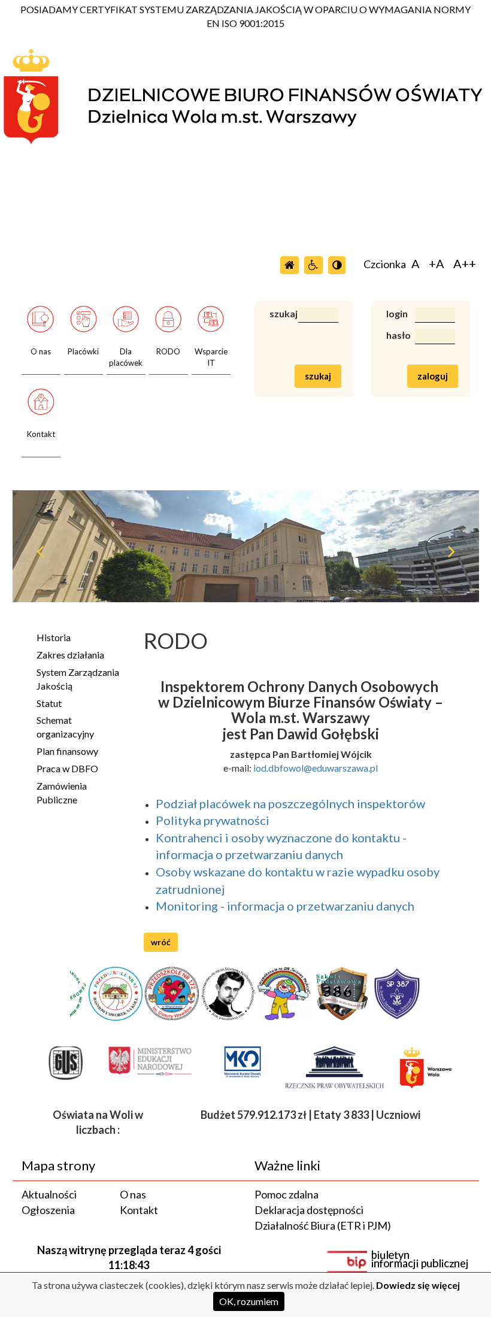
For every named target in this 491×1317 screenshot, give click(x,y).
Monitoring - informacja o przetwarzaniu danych (285, 906)
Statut (49, 703)
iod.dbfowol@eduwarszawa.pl (315, 767)
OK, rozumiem (248, 1301)
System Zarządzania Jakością (78, 678)
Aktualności (49, 1194)
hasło (391, 335)
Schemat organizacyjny (65, 726)
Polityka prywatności (212, 820)
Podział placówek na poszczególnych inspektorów (292, 803)
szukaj (274, 313)
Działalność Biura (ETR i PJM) (322, 1225)
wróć (161, 942)
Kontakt (139, 1209)
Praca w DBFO (67, 768)
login (391, 313)
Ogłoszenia (48, 1209)
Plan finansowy (67, 751)
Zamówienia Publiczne (62, 792)
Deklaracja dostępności (308, 1209)
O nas (133, 1194)
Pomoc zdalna (286, 1194)
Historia (54, 637)
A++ (464, 263)
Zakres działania (70, 654)
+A (436, 263)
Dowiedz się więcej (418, 1285)
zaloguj (432, 376)
